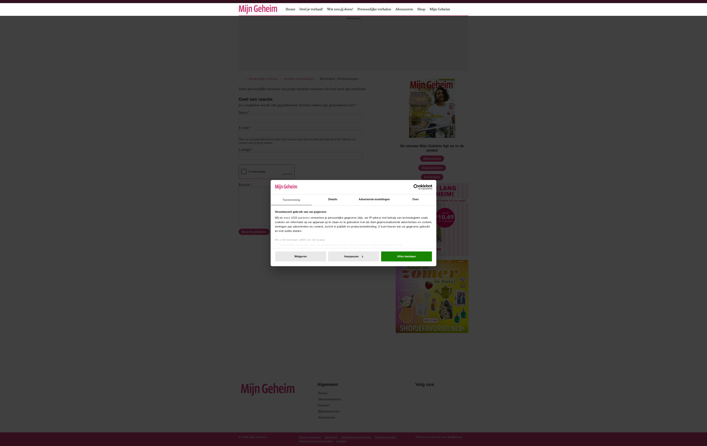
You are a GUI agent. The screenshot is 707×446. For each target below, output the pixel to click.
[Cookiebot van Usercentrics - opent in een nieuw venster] (416, 187)
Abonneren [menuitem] (404, 9)
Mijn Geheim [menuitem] (440, 9)
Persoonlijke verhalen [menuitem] (374, 9)
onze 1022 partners (297, 217)
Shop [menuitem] (421, 9)
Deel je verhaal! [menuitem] (311, 9)
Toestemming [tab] (291, 199)
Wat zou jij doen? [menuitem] (340, 9)
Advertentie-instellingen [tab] (374, 199)
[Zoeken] (465, 9)
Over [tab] (415, 199)
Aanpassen (351, 256)
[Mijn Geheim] (258, 9)
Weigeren (300, 256)
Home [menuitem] (290, 9)
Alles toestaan (406, 256)
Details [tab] (332, 199)
